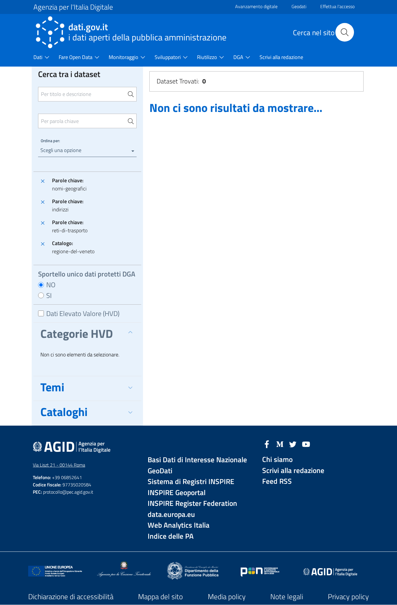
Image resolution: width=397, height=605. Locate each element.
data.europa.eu (171, 514)
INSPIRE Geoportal (176, 492)
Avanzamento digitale (256, 6)
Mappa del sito (160, 596)
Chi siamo (277, 459)
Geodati (299, 6)
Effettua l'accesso (337, 6)
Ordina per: (50, 141)
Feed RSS (277, 481)
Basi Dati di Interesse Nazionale (197, 459)
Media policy (227, 596)
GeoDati (160, 470)
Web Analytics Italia (179, 525)
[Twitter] (293, 443)
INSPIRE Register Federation (192, 503)
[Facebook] (266, 443)
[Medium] (280, 443)
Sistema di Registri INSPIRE (191, 481)
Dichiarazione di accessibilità (70, 596)
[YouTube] (306, 443)
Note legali (286, 596)
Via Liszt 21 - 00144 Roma (59, 464)
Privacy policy (348, 596)
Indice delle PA (171, 536)
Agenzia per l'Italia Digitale (73, 7)
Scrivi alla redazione (293, 470)
